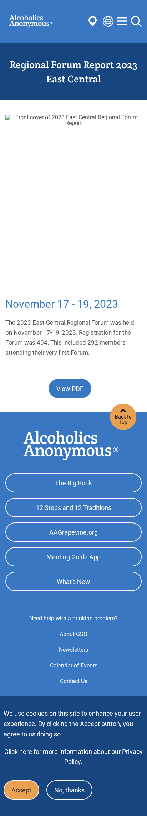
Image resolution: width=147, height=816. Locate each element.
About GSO (73, 634)
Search (136, 21)
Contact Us (73, 681)
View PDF (69, 388)
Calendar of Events (73, 665)
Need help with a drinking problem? (73, 618)
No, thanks (69, 790)
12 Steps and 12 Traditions (73, 507)
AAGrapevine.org (73, 532)
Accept (21, 790)
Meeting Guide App (73, 557)
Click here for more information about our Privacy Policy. (73, 756)
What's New (73, 581)
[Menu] (122, 21)
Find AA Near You (93, 21)
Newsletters (73, 649)
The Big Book (73, 483)
